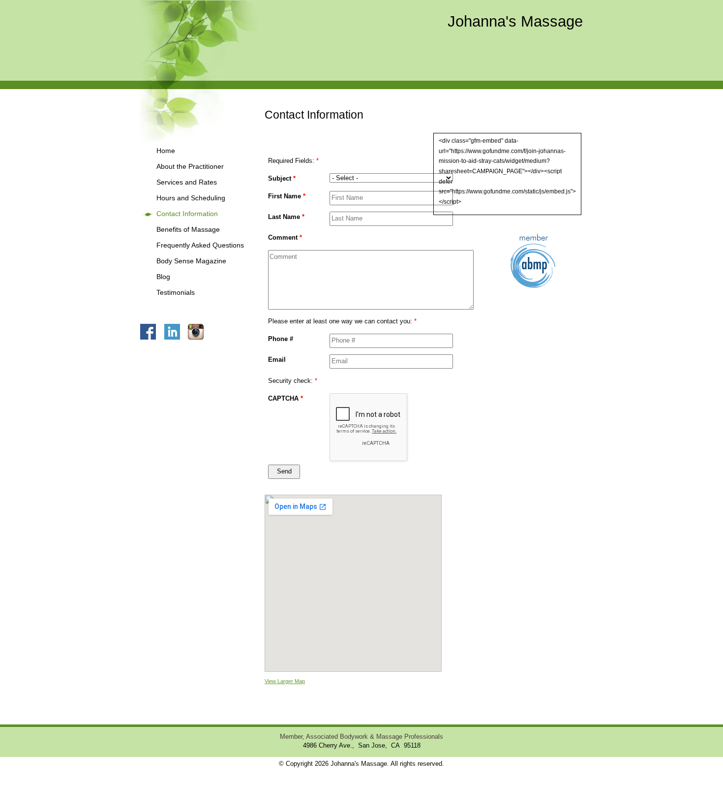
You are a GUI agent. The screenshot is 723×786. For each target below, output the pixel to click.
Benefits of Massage (188, 229)
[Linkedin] (175, 331)
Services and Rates (186, 182)
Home (165, 151)
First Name (286, 196)
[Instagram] (199, 331)
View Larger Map (285, 681)
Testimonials (175, 292)
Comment (285, 237)
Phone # (280, 339)
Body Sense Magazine (191, 261)
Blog (163, 277)
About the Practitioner (190, 166)
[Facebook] (151, 331)
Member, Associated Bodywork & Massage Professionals (361, 736)
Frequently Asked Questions (200, 245)
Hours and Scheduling (190, 198)
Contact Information (187, 214)
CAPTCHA (285, 398)
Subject (282, 178)
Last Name (286, 216)
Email (277, 359)
